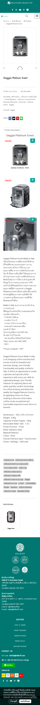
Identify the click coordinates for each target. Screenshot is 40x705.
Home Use (22, 102)
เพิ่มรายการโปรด (11, 91)
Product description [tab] (12, 130)
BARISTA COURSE (20, 636)
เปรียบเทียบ (27, 91)
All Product (16, 97)
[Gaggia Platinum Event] (20, 45)
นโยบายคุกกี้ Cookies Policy (23, 697)
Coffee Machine (10, 99)
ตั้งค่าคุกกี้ (13, 701)
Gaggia (11, 105)
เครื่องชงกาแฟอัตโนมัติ (29, 97)
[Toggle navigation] (37, 16)
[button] (26, 16)
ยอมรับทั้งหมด (25, 701)
